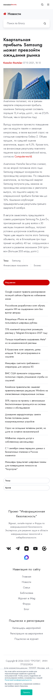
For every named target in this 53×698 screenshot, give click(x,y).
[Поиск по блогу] (44, 23)
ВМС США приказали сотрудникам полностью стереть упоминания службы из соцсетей (26, 377)
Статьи (26, 587)
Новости (26, 582)
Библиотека (26, 593)
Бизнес (37, 265)
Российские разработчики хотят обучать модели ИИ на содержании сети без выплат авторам (25, 309)
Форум (26, 604)
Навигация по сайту (26, 569)
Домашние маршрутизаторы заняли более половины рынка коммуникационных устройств (23, 418)
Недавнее (10, 282)
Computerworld (23, 156)
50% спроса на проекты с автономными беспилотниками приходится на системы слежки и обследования (25, 404)
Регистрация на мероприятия (26, 633)
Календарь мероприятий (26, 628)
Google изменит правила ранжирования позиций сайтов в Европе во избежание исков (25, 295)
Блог (26, 609)
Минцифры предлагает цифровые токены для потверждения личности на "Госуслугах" (25, 465)
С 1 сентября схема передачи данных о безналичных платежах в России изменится (25, 452)
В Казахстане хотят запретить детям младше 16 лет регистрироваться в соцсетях (23, 353)
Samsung (16, 260)
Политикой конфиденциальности (18, 680)
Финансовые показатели (15, 265)
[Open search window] (42, 4)
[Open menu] (48, 4)
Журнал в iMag (26, 598)
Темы (7, 480)
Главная (26, 576)
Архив (8, 487)
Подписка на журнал (26, 639)
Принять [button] (26, 692)
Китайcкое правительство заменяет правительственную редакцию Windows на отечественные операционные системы (26, 390)
